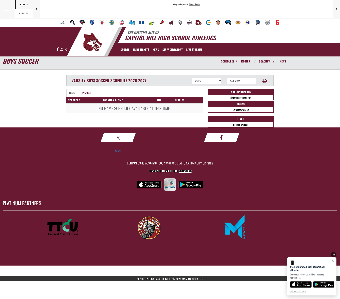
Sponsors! (185, 171)
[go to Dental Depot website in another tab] (170, 227)
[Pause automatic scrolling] (333, 254)
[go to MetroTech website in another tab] (256, 227)
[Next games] (336, 9)
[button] (265, 80)
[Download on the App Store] (301, 284)
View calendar (194, 4)
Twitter (118, 150)
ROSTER (245, 61)
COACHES (264, 61)
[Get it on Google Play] (324, 284)
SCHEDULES (227, 61)
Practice (86, 93)
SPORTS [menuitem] (124, 49)
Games (72, 93)
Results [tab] (24, 13)
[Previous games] (36, 9)
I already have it (298, 291)
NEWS (283, 61)
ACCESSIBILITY (164, 279)
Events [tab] (24, 4)
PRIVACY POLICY (145, 279)
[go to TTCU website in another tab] (84, 227)
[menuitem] (63, 22)
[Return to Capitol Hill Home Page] (92, 42)
